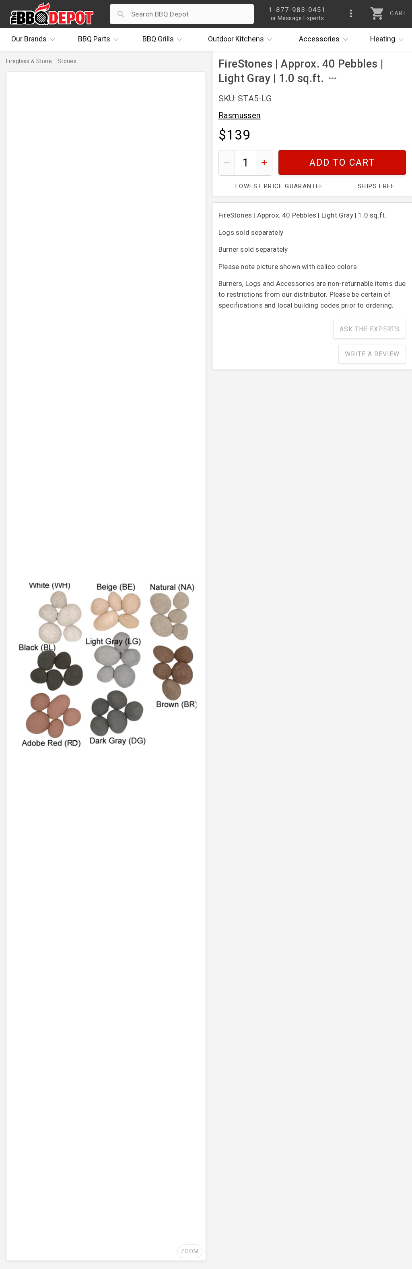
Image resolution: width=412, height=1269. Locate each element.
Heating (382, 39)
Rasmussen (239, 115)
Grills (158, 39)
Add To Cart (342, 162)
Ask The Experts (370, 329)
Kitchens (236, 39)
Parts (94, 39)
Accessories (319, 39)
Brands (29, 39)
